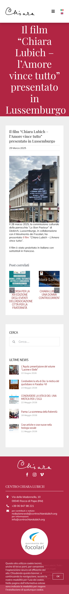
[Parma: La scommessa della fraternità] (14, 410)
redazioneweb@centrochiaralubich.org (34, 513)
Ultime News (18, 360)
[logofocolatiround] (34, 529)
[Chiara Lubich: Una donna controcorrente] (49, 278)
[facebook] (27, 474)
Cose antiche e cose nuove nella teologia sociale (36, 426)
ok (58, 576)
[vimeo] (42, 474)
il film (26, 237)
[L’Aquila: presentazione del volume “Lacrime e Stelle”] (14, 366)
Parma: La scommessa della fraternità (39, 411)
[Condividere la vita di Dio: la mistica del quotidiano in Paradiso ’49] (14, 381)
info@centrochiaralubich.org (28, 519)
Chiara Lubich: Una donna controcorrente (50, 294)
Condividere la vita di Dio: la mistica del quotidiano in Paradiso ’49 (40, 383)
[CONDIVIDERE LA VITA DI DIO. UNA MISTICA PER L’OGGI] (14, 396)
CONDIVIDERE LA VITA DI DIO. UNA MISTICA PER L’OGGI (38, 397)
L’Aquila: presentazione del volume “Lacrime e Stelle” (38, 368)
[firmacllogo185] (20, 8)
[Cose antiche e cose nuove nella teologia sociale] (14, 425)
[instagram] (34, 474)
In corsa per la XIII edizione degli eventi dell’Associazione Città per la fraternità (21, 299)
